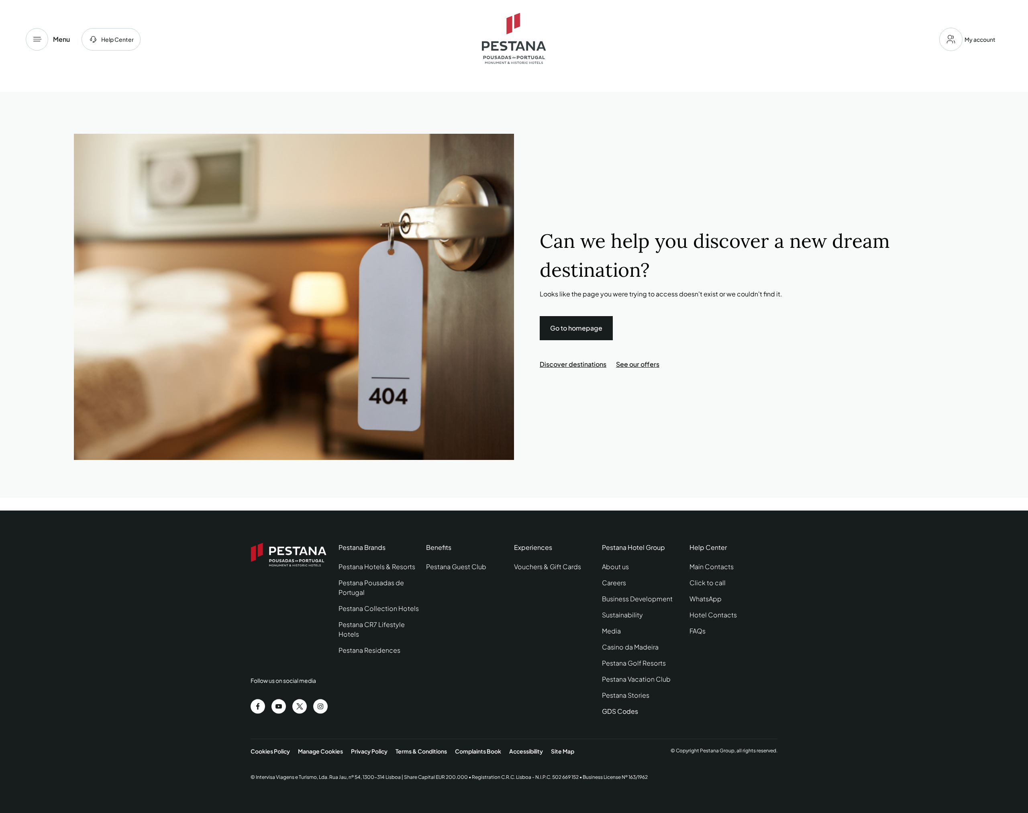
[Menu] (37, 39)
